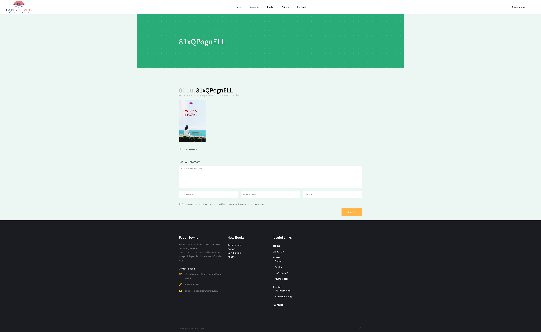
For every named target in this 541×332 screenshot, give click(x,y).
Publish (277, 287)
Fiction (231, 249)
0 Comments (223, 95)
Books (276, 257)
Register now (519, 7)
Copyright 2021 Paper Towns (192, 328)
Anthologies (234, 245)
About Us (278, 251)
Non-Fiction (234, 253)
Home (276, 245)
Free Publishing (283, 296)
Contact (278, 305)
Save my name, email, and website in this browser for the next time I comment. (223, 204)
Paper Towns (208, 95)
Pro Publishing (283, 290)
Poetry (231, 257)
